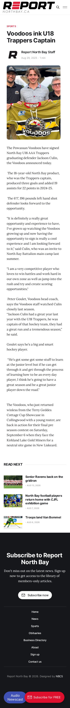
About (35, 647)
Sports (11, 26)
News (35, 618)
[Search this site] (58, 7)
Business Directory (35, 640)
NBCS (59, 676)
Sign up (35, 654)
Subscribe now (38, 595)
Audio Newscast (15, 697)
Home (35, 611)
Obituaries (35, 633)
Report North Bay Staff (38, 52)
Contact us (35, 661)
